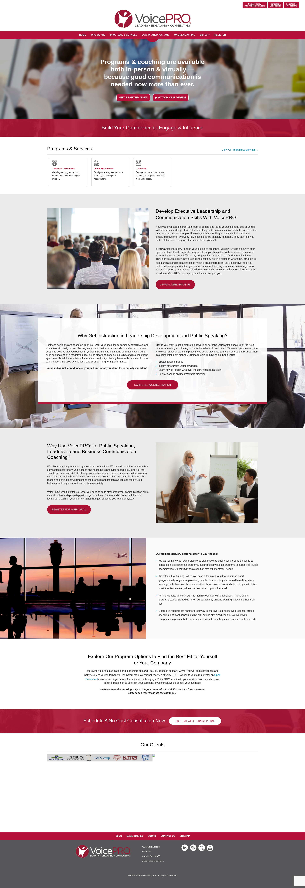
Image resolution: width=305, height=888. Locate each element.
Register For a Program (69, 509)
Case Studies (135, 836)
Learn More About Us (175, 284)
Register (220, 35)
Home (82, 35)
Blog (118, 836)
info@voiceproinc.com (153, 861)
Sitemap (185, 836)
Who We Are (98, 35)
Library (205, 35)
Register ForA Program (291, 5)
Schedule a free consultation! (195, 721)
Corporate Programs (155, 35)
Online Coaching (184, 35)
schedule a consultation (152, 385)
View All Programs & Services (238, 150)
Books (152, 836)
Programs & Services (123, 35)
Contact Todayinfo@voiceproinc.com (254, 5)
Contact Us (168, 836)
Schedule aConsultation (275, 5)
